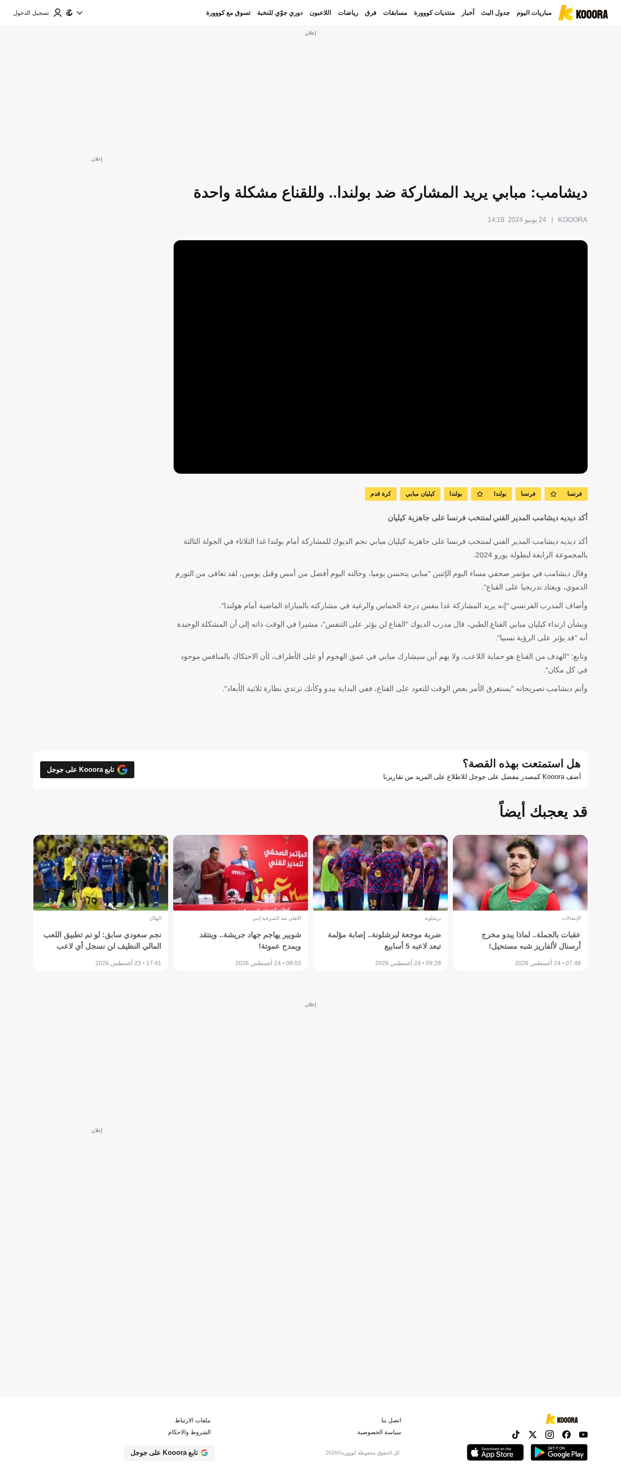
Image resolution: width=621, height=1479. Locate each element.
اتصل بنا (391, 1420)
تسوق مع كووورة (228, 12)
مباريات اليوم (534, 12)
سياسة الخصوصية (379, 1432)
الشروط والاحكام (189, 1432)
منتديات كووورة (434, 12)
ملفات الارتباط (193, 1420)
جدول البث (495, 12)
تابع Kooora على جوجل (80, 769)
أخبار (468, 12)
